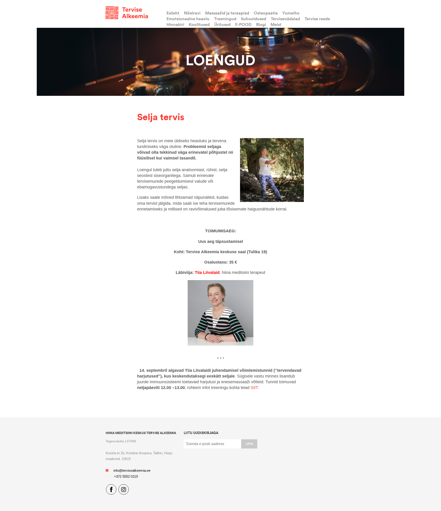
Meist (276, 24)
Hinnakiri (175, 24)
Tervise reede (317, 18)
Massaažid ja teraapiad (227, 13)
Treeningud (225, 18)
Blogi (261, 24)
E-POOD (243, 24)
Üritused (222, 24)
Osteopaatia (266, 13)
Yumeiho (291, 13)
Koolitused (199, 24)
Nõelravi (192, 13)
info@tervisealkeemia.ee (131, 470)
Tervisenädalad (285, 18)
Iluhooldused (253, 18)
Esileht (173, 13)
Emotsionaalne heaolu (188, 18)
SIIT (254, 387)
